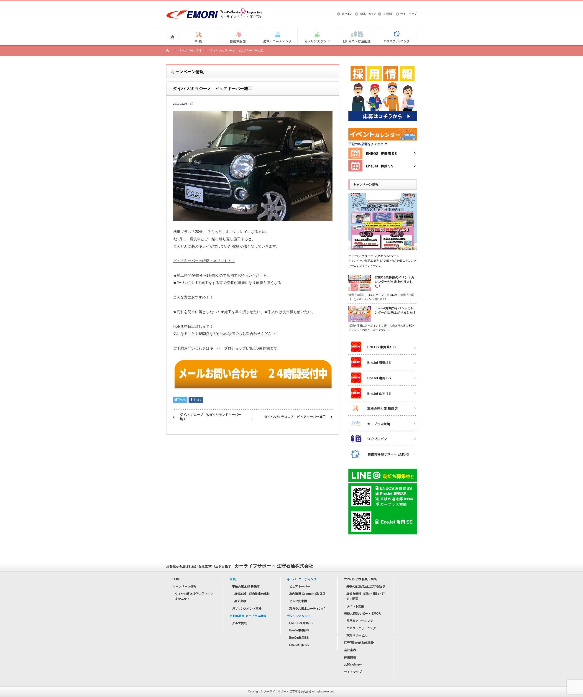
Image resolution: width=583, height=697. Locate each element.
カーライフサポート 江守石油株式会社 (287, 691)
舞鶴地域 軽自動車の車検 (252, 593)
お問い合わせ (367, 13)
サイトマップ (408, 13)
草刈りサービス (356, 635)
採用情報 (388, 13)
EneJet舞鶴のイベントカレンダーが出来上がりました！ (395, 310)
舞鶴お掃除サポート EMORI (362, 613)
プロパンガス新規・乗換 (360, 579)
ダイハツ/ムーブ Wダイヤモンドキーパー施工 (210, 417)
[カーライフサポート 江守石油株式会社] (214, 11)
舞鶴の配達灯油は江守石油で (365, 586)
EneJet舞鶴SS (299, 630)
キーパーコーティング (302, 579)
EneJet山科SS (299, 645)
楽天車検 (240, 601)
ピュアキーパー (299, 586)
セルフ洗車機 (298, 601)
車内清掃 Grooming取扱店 (307, 593)
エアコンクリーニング (361, 628)
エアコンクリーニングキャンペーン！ (375, 256)
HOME (177, 579)
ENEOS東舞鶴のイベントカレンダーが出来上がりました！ (394, 282)
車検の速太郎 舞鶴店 (246, 586)
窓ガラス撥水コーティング (307, 608)
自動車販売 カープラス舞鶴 (248, 616)
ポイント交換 (355, 606)
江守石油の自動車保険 (359, 642)
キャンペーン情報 (184, 586)
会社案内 (347, 13)
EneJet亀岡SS (299, 637)
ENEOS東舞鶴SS (301, 623)
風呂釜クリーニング (359, 621)
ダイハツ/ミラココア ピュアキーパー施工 (295, 417)
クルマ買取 (239, 623)
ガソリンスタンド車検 (247, 608)
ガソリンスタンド (299, 616)
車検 (233, 579)
